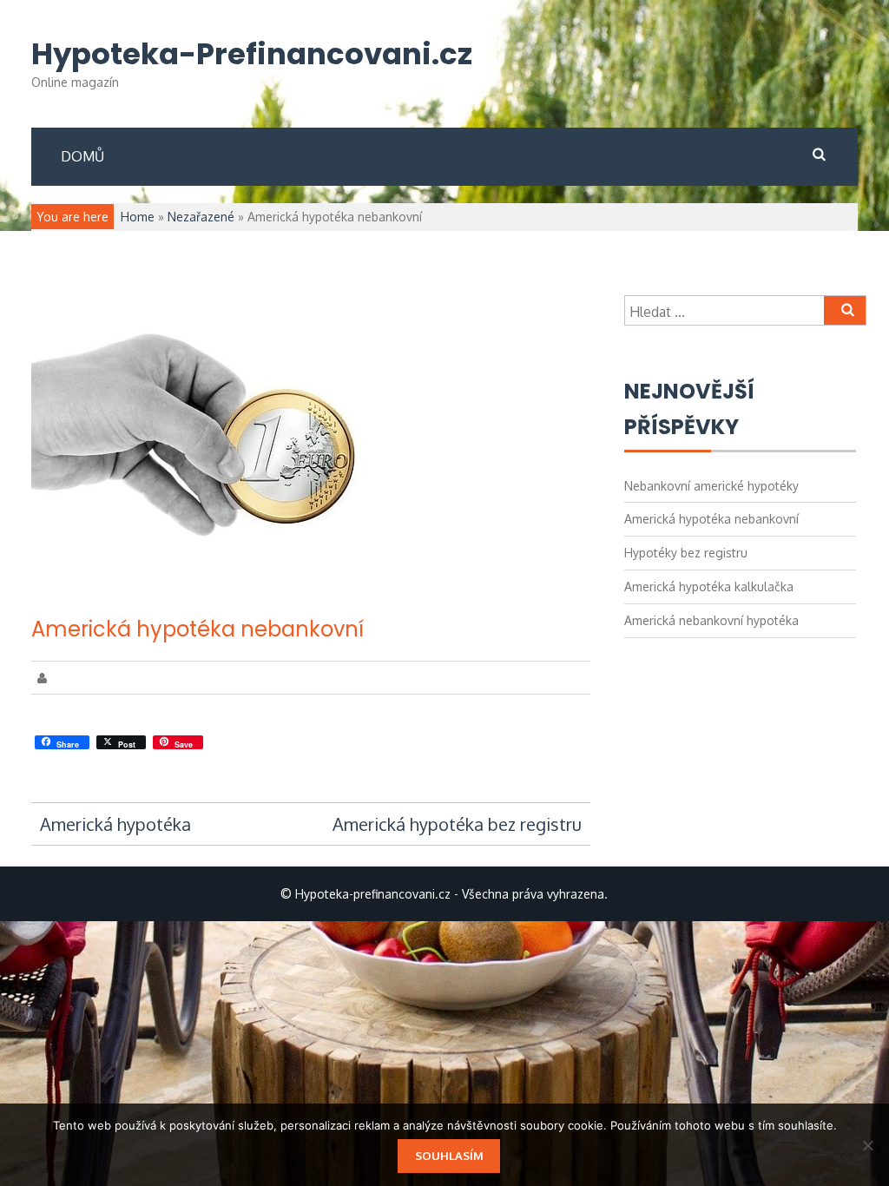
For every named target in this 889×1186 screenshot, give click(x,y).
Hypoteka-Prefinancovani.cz (251, 54)
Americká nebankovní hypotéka (711, 620)
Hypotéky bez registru (685, 552)
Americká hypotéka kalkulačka (709, 586)
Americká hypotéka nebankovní (197, 629)
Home (138, 216)
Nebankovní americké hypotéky (711, 485)
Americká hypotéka (115, 824)
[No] (867, 1145)
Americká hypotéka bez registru (457, 824)
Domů (82, 156)
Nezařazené (201, 216)
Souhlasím (449, 1156)
